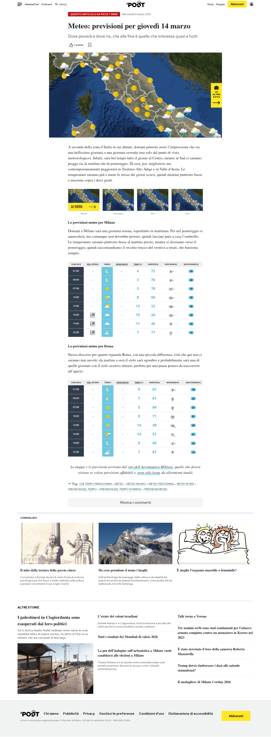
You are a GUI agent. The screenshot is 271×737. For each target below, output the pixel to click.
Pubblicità (71, 713)
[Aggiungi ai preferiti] (90, 45)
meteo (119, 483)
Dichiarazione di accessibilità (190, 713)
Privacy (89, 713)
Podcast (47, 4)
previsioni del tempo (82, 489)
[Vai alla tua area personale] (251, 4)
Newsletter (32, 4)
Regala (220, 4)
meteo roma (185, 483)
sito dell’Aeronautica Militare (150, 466)
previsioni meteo (155, 489)
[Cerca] (56, 4)
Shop (210, 4)
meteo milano (136, 483)
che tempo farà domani (95, 483)
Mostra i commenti (135, 502)
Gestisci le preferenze (116, 713)
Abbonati (237, 4)
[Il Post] (135, 4)
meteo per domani (161, 483)
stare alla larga (148, 472)
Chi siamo (51, 713)
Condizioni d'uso (151, 713)
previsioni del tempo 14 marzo (120, 489)
